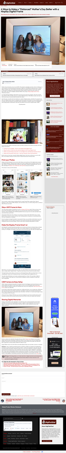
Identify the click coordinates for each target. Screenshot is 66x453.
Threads (27, 443)
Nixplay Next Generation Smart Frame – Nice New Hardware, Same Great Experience (20, 153)
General (29, 65)
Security (17, 438)
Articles (19, 2)
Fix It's (18, 433)
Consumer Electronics (19, 65)
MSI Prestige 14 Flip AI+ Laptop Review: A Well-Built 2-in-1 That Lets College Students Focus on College (57, 168)
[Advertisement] (22, 112)
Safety (27, 438)
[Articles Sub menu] (22, 2)
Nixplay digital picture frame (33, 91)
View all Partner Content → (54, 176)
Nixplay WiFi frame (25, 209)
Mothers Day (37, 65)
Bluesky (31, 443)
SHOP (50, 2)
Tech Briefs (36, 2)
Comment (4, 381)
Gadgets (26, 65)
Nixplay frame (28, 339)
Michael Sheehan (4, 65)
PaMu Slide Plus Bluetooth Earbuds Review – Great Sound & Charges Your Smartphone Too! (22, 365)
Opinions (22, 433)
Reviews (9, 433)
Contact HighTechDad (12, 441)
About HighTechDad (55, 96)
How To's (14, 433)
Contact (41, 2)
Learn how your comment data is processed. (26, 395)
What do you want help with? (9, 424)
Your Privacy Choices (36, 451)
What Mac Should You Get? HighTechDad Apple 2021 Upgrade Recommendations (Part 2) (21, 364)
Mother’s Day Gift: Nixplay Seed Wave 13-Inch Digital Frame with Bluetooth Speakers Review (22, 151)
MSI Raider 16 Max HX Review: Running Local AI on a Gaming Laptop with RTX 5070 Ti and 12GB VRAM (56, 121)
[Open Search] (62, 3)
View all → (62, 71)
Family (30, 2)
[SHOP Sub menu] (52, 2)
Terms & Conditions (33, 448)
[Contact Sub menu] (43, 2)
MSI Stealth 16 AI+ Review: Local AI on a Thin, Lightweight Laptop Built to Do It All (56, 112)
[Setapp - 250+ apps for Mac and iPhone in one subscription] (55, 352)
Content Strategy (28, 433)
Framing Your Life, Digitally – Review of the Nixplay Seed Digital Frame (18, 148)
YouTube (9, 443)
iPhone (25, 436)
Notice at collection (27, 451)
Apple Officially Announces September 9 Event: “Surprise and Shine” (13, 75)
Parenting (13, 438)
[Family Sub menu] (32, 2)
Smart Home (13, 436)
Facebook (18, 443)
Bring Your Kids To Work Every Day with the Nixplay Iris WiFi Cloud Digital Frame (20, 150)
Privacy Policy (23, 448)
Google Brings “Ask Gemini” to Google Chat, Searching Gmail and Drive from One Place (54, 131)
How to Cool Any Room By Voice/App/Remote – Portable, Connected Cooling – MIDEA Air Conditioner (57, 173)
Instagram (22, 443)
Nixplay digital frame (45, 65)
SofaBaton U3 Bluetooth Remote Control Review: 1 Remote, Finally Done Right (56, 117)
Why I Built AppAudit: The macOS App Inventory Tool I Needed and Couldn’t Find (56, 108)
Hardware (32, 65)
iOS (22, 436)
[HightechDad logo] (9, 3)
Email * (3, 377)
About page (34, 413)
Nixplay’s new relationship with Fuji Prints (17, 165)
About (46, 2)
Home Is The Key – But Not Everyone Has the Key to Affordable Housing (18, 366)
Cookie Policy (28, 448)
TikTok (34, 443)
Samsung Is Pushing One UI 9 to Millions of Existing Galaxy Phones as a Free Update (54, 137)
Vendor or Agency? (21, 441)
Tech (25, 2)
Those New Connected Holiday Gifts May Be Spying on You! (15, 363)
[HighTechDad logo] (49, 421)
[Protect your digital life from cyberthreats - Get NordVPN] (55, 312)
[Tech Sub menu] (26, 2)
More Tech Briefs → (55, 151)
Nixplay (40, 65)
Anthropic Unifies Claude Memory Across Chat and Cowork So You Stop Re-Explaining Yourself (49, 75)
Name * (3, 374)
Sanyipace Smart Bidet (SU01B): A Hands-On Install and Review (56, 104)
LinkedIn (13, 443)
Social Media (22, 438)
